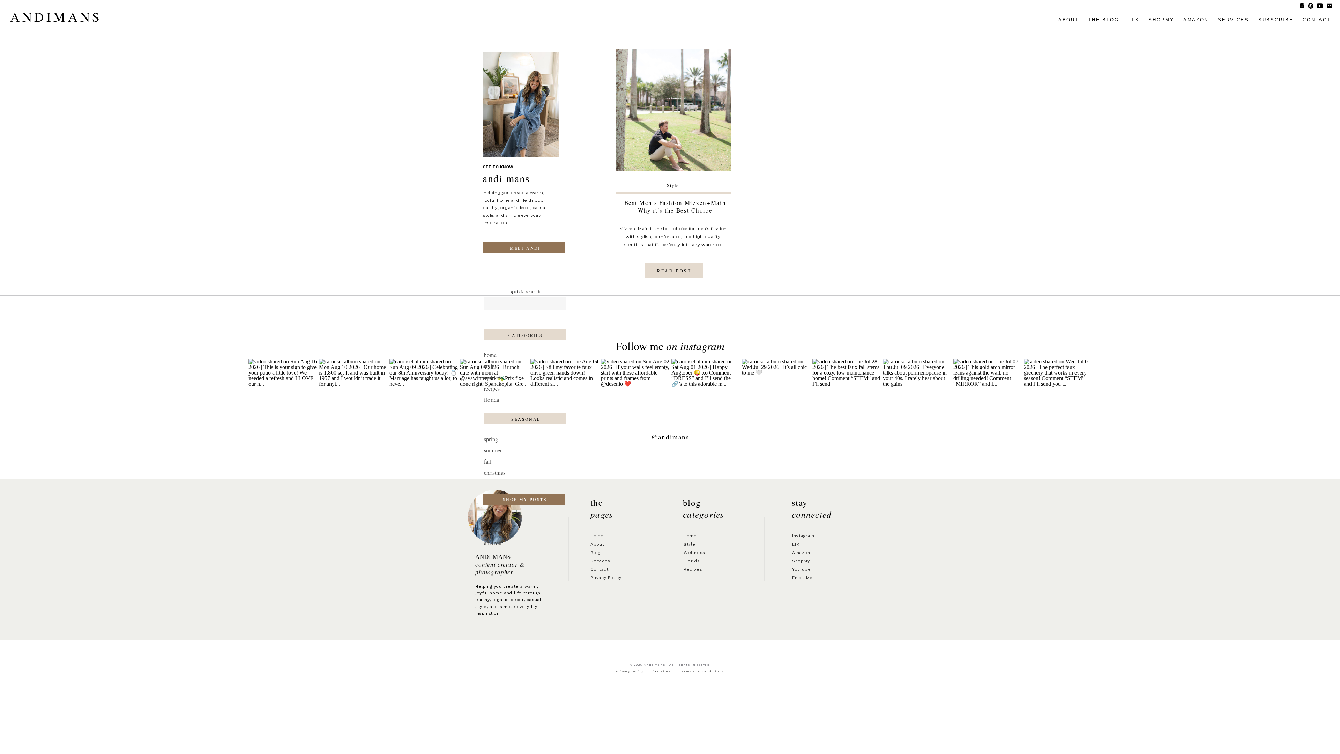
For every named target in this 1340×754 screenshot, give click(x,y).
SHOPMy (1161, 19)
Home (596, 535)
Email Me (802, 577)
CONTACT (1317, 19)
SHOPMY (493, 531)
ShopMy (801, 561)
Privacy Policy (605, 577)
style (489, 366)
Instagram (803, 535)
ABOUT (1068, 19)
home (490, 354)
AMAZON (492, 543)
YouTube (801, 569)
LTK (1133, 19)
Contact (599, 569)
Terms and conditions (701, 671)
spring (491, 439)
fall (487, 461)
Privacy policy (629, 671)
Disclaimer (661, 671)
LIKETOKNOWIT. (499, 520)
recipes (492, 388)
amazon (1195, 19)
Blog (595, 552)
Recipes (693, 569)
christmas (494, 472)
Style (673, 185)
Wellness (694, 552)
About (597, 544)
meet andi (525, 248)
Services (600, 561)
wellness (494, 377)
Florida (692, 561)
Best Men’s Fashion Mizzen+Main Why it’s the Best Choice (675, 206)
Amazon (801, 552)
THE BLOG (1103, 19)
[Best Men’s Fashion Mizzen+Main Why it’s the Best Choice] (673, 110)
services (1233, 19)
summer (493, 450)
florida (491, 399)
